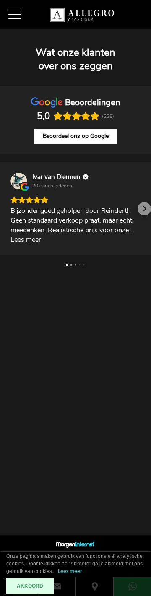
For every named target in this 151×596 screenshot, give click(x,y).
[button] (6, 208)
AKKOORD (30, 586)
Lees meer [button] (25, 239)
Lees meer (70, 571)
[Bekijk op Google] (18, 181)
